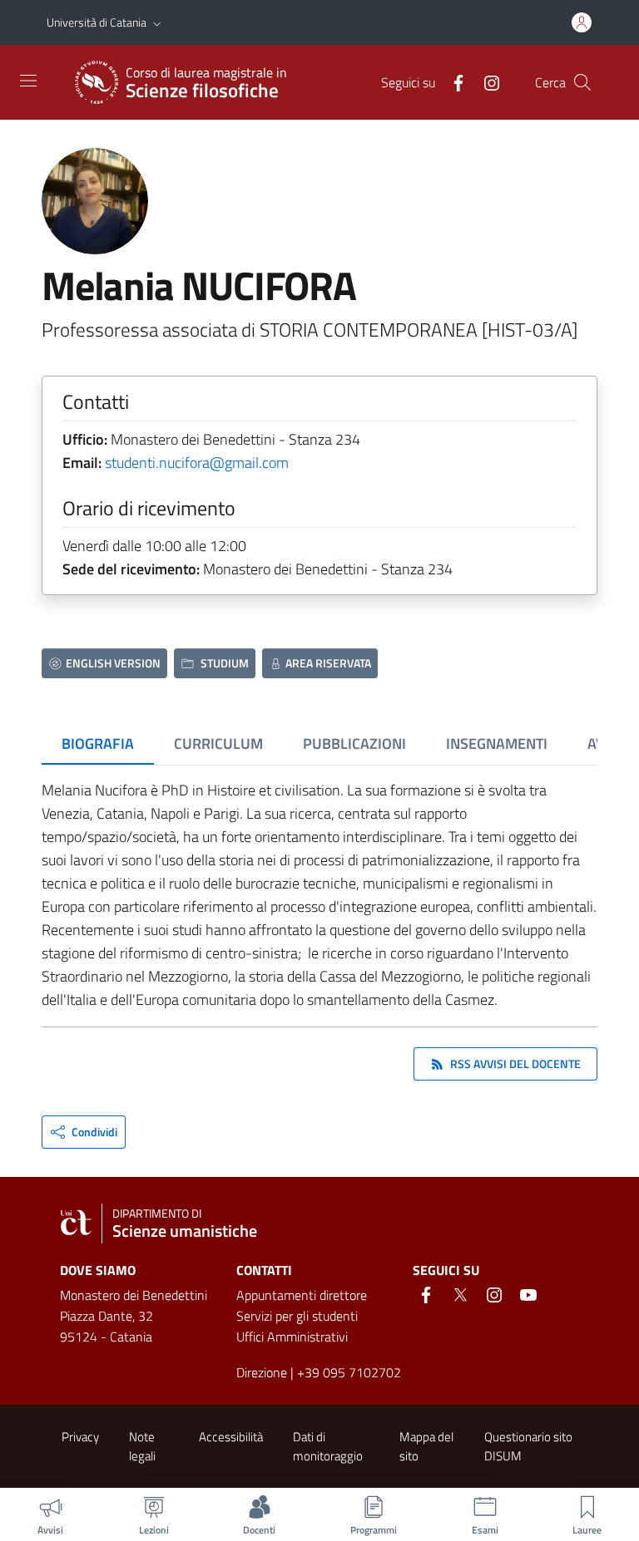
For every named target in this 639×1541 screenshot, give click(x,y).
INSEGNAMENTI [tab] (496, 743)
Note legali (142, 1446)
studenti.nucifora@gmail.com (197, 462)
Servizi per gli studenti (297, 1316)
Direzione (261, 1372)
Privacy (80, 1436)
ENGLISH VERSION (113, 663)
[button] (157, 22)
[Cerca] (582, 82)
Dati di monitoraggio (328, 1446)
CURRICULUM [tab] (218, 743)
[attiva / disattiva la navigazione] (28, 81)
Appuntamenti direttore (301, 1295)
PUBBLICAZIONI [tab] (354, 743)
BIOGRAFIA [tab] (98, 743)
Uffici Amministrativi (292, 1337)
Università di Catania (96, 22)
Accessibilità (231, 1436)
